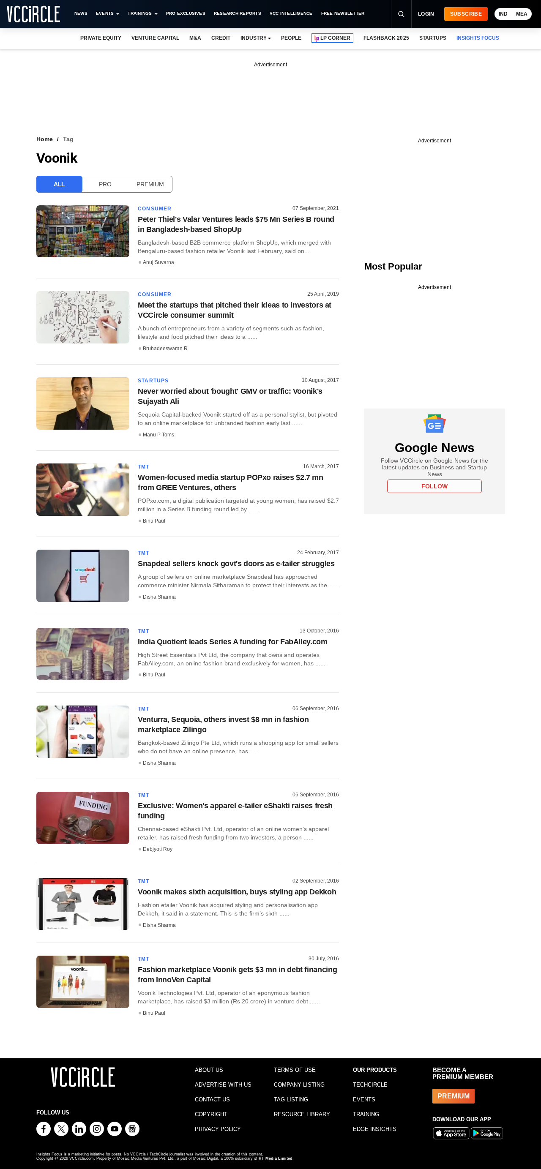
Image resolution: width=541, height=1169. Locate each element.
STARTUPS (432, 38)
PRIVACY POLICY (218, 1129)
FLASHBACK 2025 (386, 38)
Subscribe (466, 14)
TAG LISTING (291, 1099)
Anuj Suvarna (158, 262)
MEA (521, 14)
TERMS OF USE (295, 1070)
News (80, 13)
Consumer (155, 209)
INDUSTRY (253, 38)
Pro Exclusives (185, 13)
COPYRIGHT (211, 1114)
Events (105, 13)
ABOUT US (209, 1070)
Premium (150, 184)
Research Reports (237, 13)
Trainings (140, 13)
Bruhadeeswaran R (165, 349)
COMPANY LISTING (299, 1085)
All (59, 184)
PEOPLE (291, 38)
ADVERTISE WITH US (223, 1085)
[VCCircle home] (33, 14)
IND (503, 14)
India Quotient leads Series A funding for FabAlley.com (233, 642)
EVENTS (364, 1099)
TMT (144, 467)
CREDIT (220, 38)
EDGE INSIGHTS (374, 1129)
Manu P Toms (158, 435)
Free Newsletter (343, 13)
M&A (195, 38)
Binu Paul (154, 521)
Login (426, 14)
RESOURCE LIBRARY (302, 1114)
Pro (105, 184)
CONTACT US (212, 1099)
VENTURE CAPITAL (155, 38)
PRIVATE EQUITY (100, 38)
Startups (153, 381)
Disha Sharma (159, 597)
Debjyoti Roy (157, 849)
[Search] (401, 14)
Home (44, 139)
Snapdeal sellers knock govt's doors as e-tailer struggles (236, 563)
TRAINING (366, 1114)
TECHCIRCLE (370, 1085)
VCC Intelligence (291, 13)
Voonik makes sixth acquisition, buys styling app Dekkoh (237, 892)
